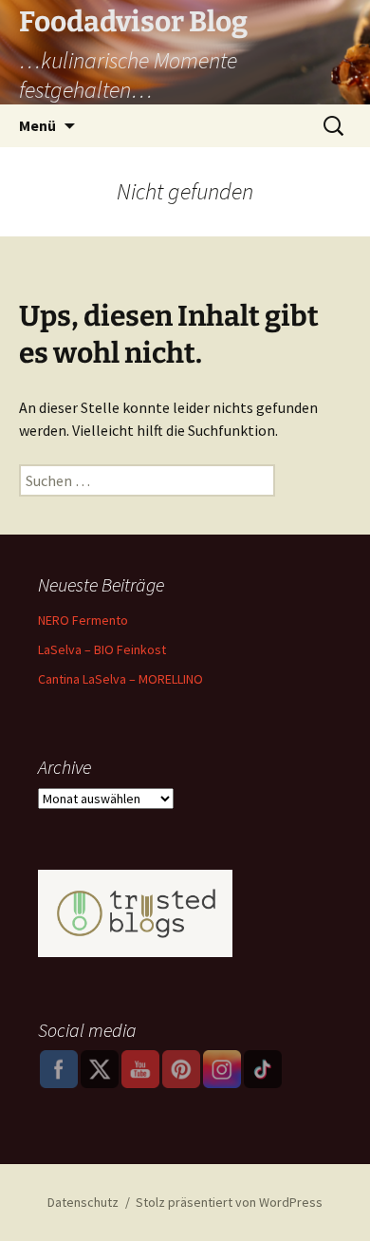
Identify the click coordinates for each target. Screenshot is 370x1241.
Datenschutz (83, 1202)
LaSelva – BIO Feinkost (102, 649)
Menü (37, 125)
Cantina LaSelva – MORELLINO (120, 678)
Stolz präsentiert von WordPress (229, 1202)
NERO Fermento (83, 620)
